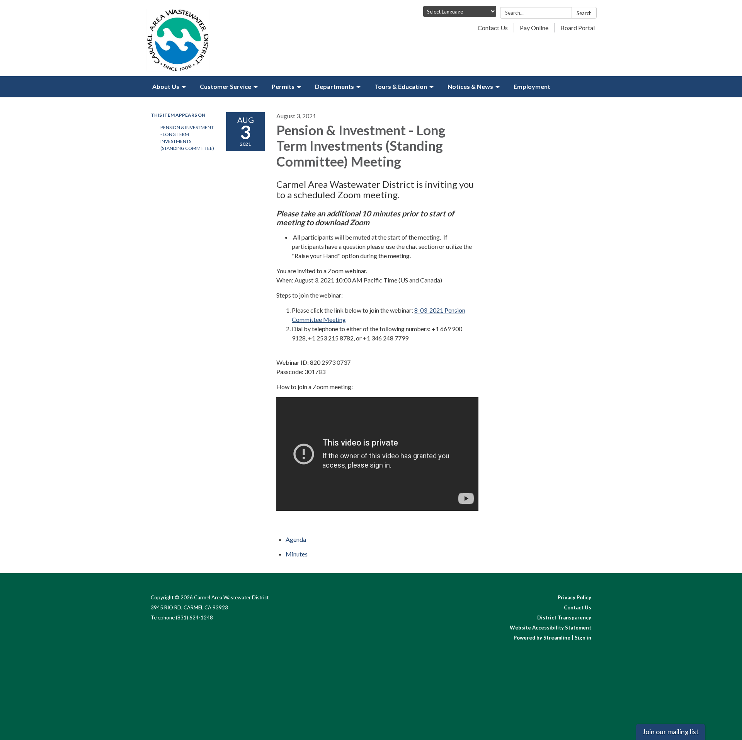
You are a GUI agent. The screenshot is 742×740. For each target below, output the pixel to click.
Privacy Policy (574, 597)
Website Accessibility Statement (550, 627)
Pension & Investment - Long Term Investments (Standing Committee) (187, 137)
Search (584, 13)
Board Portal (577, 27)
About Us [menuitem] (165, 86)
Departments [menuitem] (334, 86)
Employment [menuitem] (532, 86)
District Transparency (564, 617)
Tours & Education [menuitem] (400, 86)
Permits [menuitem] (283, 86)
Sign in (583, 638)
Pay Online (534, 27)
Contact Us (493, 27)
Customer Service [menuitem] (225, 86)
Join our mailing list (670, 732)
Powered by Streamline (542, 638)
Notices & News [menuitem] (470, 86)
